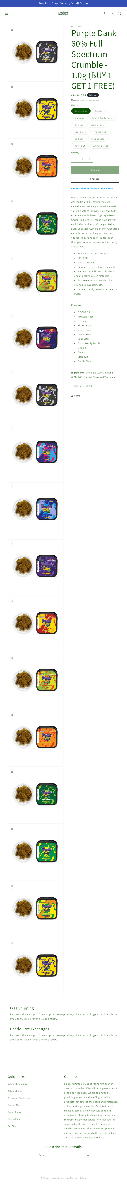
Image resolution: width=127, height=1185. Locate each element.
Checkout (95, 178)
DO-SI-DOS (81, 146)
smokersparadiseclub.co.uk (58, 1178)
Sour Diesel (82, 132)
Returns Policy (15, 1091)
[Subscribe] (87, 1155)
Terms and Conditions (19, 1098)
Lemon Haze (99, 125)
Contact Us (13, 1105)
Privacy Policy (14, 1119)
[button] (6, 13)
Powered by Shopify (78, 1178)
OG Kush (80, 139)
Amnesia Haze (102, 146)
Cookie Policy (14, 1112)
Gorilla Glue (82, 111)
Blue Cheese (99, 139)
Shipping (75, 100)
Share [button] (77, 395)
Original (80, 125)
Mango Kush (102, 132)
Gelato (100, 111)
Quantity (75, 152)
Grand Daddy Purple (104, 118)
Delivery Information (18, 1083)
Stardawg (81, 118)
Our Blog (12, 1126)
